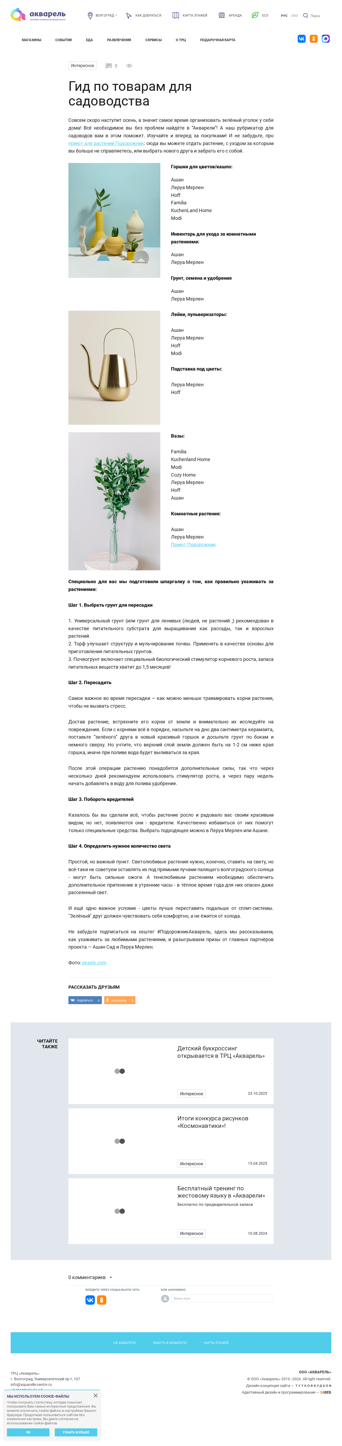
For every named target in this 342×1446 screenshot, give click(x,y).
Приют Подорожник (193, 544)
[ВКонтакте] (90, 1300)
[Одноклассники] (101, 1300)
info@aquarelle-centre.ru (31, 1384)
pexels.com (94, 962)
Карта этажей (216, 1343)
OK (28, 1432)
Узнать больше (76, 1432)
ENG (295, 16)
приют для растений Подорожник (106, 143)
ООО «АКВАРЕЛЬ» (315, 1372)
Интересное (82, 65)
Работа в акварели (170, 1343)
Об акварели (124, 1343)
